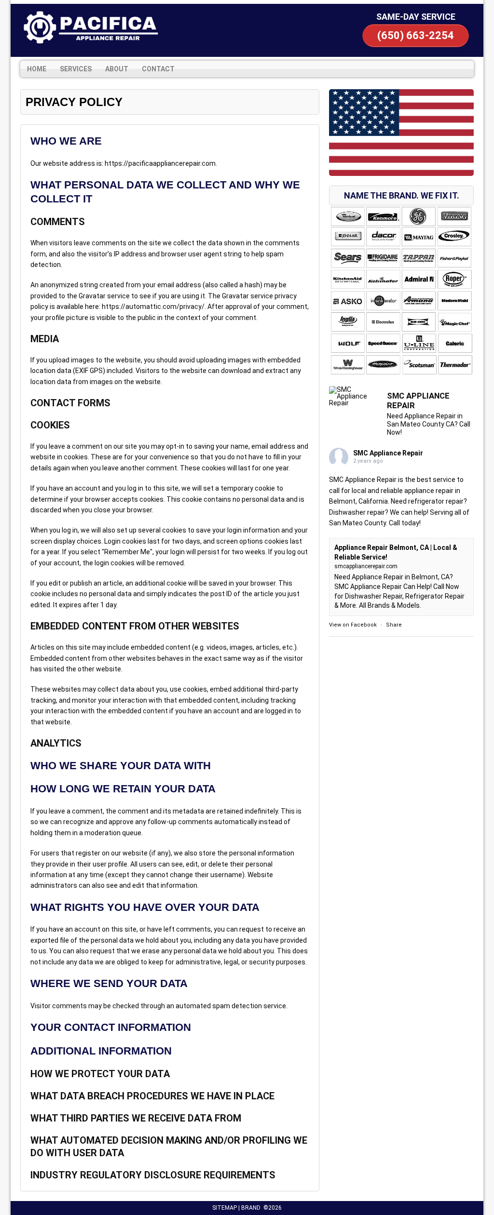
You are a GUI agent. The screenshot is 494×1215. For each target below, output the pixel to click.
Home (36, 69)
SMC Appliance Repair (388, 453)
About (116, 69)
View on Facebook (353, 625)
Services (76, 69)
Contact (158, 69)
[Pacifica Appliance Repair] (90, 27)
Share (394, 625)
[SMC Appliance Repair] (353, 396)
